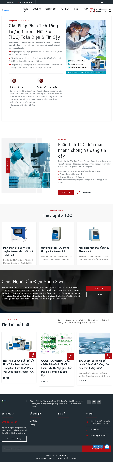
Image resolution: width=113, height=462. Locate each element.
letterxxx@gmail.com (98, 436)
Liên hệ (32, 425)
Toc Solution (63, 455)
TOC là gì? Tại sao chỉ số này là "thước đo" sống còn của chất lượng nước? (94, 364)
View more (14, 112)
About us (37, 9)
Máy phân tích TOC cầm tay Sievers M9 (64, 249)
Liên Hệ (99, 294)
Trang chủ (25, 10)
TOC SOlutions (41, 458)
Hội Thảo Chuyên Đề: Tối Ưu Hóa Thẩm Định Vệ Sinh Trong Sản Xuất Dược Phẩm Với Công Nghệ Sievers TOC (18, 366)
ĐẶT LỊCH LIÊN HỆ (14, 439)
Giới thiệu (33, 421)
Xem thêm (66, 192)
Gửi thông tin (96, 449)
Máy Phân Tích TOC (56, 458)
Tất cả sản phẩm (71, 458)
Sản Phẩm (65, 9)
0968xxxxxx (101, 9)
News (75, 9)
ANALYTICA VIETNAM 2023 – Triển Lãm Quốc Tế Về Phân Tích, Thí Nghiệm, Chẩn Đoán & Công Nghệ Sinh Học (56, 368)
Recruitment (50, 9)
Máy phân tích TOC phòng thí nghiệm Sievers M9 (25, 249)
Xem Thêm (99, 288)
